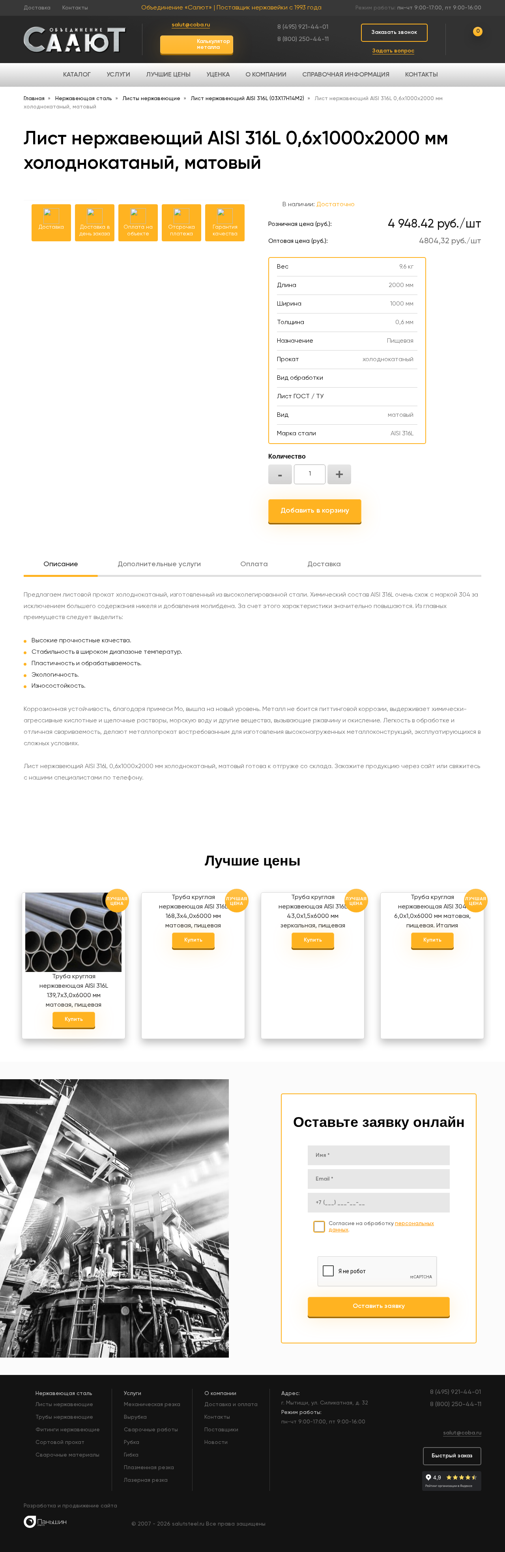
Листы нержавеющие (64, 1404)
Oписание (60, 564)
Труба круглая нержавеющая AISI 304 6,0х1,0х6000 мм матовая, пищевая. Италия (432, 908)
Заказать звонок (394, 32)
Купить (74, 1019)
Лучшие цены (168, 75)
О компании (265, 75)
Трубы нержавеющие (64, 1417)
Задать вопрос (393, 51)
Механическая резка (152, 1404)
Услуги (118, 75)
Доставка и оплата (231, 1404)
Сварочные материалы (67, 1455)
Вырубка (135, 1417)
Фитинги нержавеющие (68, 1430)
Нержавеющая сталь (64, 1393)
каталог (77, 75)
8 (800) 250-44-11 (303, 39)
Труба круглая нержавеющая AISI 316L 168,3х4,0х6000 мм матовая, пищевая (193, 908)
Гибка (131, 1455)
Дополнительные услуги (159, 564)
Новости (216, 1442)
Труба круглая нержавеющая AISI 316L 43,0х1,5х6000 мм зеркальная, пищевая (313, 908)
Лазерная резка (146, 1480)
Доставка (37, 8)
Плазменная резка (149, 1467)
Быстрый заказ (452, 1456)
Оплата (254, 564)
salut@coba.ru (191, 25)
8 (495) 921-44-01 (302, 27)
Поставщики (221, 1430)
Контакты (75, 8)
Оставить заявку (379, 1306)
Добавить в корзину (315, 510)
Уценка (218, 75)
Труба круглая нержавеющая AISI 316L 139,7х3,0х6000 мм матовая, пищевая (73, 988)
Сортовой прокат (60, 1442)
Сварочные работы (151, 1430)
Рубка (131, 1442)
